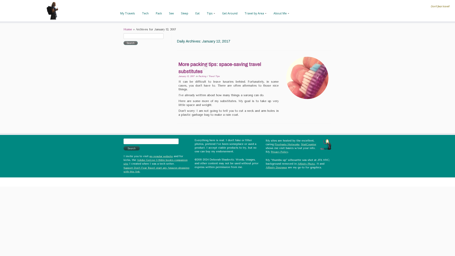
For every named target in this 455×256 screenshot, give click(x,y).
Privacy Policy (279, 151)
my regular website (161, 156)
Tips (210, 13)
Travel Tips (214, 76)
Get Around (229, 13)
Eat (197, 13)
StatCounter (308, 144)
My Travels (127, 13)
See (171, 13)
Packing (202, 76)
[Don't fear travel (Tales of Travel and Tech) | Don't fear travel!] (52, 11)
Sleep (184, 13)
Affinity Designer (276, 167)
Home (128, 29)
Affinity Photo (306, 163)
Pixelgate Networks (287, 144)
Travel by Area (255, 13)
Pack (159, 13)
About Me (280, 13)
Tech (145, 13)
